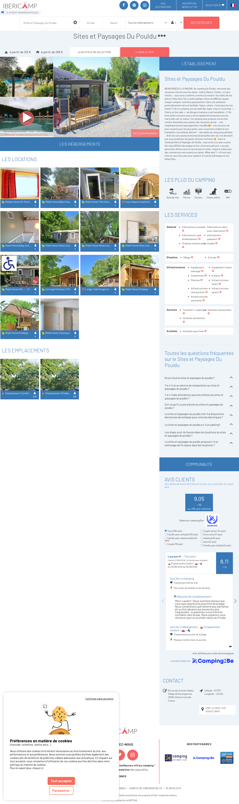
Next (235, 601)
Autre (209, 541)
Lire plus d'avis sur (181, 660)
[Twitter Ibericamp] (119, 755)
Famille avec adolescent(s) (181, 539)
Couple (175, 544)
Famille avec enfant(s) (182, 534)
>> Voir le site (144, 52)
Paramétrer (61, 790)
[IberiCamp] (20, 5)
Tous (174, 531)
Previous (163, 601)
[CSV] (176, 757)
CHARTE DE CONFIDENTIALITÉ (145, 788)
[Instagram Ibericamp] (132, 755)
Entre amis (212, 534)
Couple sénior (214, 531)
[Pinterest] (134, 5)
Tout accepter (61, 781)
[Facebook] (123, 5)
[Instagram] (144, 5)
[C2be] (203, 758)
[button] (183, 230)
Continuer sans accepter (99, 698)
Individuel (211, 538)
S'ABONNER (119, 776)
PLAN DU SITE (173, 788)
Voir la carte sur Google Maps (216, 710)
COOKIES (121, 788)
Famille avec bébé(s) (217, 545)
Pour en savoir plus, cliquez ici (27, 768)
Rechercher (201, 23)
